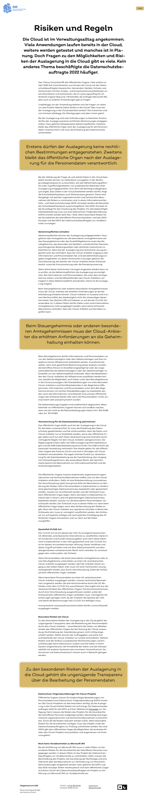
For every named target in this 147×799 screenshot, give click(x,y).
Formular (93, 709)
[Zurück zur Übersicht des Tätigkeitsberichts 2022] (14, 8)
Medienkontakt (95, 788)
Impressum (93, 786)
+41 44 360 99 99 (74, 786)
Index (140, 8)
